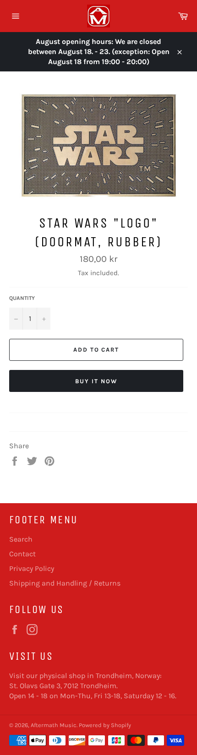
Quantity (22, 298)
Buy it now (96, 381)
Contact (22, 553)
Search (21, 539)
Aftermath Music (54, 725)
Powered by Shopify (105, 725)
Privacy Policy (31, 568)
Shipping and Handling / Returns (64, 583)
